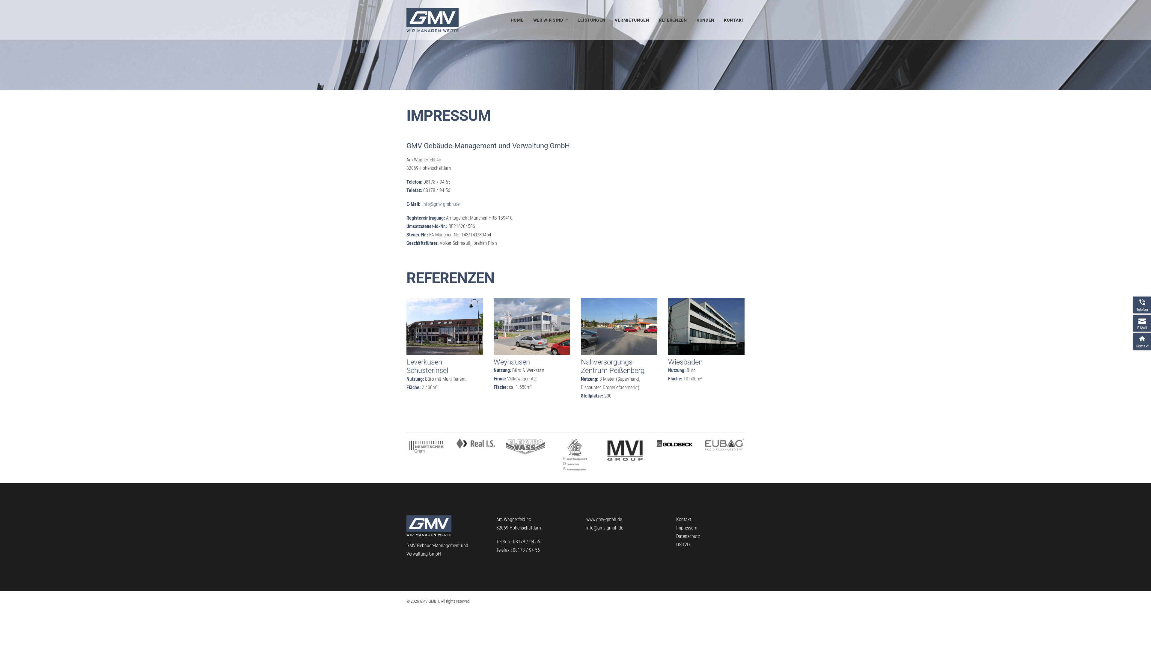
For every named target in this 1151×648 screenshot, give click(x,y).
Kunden (705, 20)
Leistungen (591, 20)
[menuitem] (519, 20)
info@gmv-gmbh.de (441, 204)
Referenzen (673, 20)
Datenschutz (688, 536)
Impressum (686, 528)
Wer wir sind (548, 20)
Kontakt (734, 20)
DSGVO (683, 545)
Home (517, 20)
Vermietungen (632, 20)
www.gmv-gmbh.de (604, 519)
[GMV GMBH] (432, 20)
